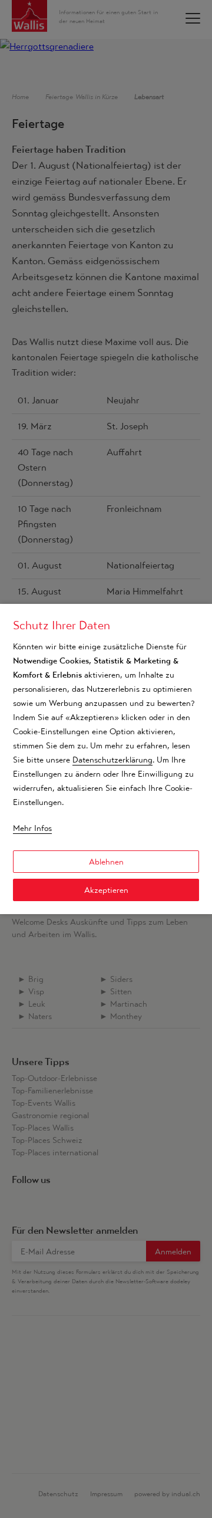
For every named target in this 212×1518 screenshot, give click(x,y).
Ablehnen (106, 861)
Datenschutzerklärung (112, 759)
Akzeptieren (106, 890)
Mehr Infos (32, 828)
